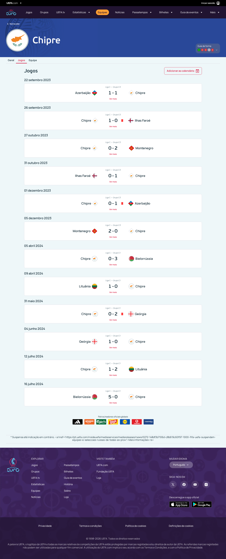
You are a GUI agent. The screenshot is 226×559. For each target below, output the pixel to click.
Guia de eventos (73, 477)
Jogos (21, 60)
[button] (81, 12)
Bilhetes (68, 471)
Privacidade (45, 526)
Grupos (35, 471)
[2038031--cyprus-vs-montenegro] (113, 148)
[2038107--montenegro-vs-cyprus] (113, 231)
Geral (11, 60)
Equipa (33, 60)
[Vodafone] (137, 422)
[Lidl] (125, 422)
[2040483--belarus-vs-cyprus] (113, 397)
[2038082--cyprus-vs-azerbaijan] (113, 203)
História (68, 484)
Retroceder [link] (15, 24)
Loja (66, 497)
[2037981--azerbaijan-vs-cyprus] (113, 93)
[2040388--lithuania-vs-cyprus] (113, 286)
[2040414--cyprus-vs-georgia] (113, 314)
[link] (29, 12)
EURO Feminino (11, 12)
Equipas (35, 490)
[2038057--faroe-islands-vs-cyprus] (113, 175)
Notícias (35, 497)
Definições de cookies (181, 526)
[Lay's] (113, 422)
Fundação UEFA (105, 471)
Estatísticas (37, 484)
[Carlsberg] (101, 422)
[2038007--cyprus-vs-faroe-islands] (113, 120)
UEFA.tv (35, 477)
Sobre (67, 490)
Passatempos (71, 465)
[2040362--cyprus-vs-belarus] (113, 258)
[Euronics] (149, 422)
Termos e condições (90, 526)
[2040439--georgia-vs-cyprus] (113, 341)
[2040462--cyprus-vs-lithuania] (113, 369)
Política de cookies (135, 526)
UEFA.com (102, 465)
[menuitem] (29, 12)
